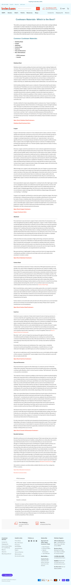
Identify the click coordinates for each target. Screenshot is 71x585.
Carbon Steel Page (43, 284)
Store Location (57, 568)
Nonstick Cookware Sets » (20, 472)
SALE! (16, 12)
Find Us (23, 12)
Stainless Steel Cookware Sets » (22, 123)
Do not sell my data (19, 556)
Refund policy (18, 554)
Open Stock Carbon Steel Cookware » (24, 307)
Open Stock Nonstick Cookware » (22, 469)
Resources (29, 12)
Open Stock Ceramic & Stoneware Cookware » (26, 430)
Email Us (11, 4)
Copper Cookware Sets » (20, 212)
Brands (10, 12)
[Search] (38, 8)
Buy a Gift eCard (19, 542)
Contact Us (51, 12)
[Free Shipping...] (25, 524)
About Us (17, 4)
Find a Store (18, 540)
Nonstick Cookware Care (46, 461)
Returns (67, 12)
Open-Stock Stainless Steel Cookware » (24, 120)
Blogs (36, 12)
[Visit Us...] (46, 524)
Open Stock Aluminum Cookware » (23, 258)
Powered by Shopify (6, 581)
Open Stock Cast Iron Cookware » (23, 359)
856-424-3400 (5, 4)
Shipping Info (59, 12)
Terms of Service (19, 552)
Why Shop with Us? (6, 553)
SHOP (3, 12)
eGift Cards (22, 4)
